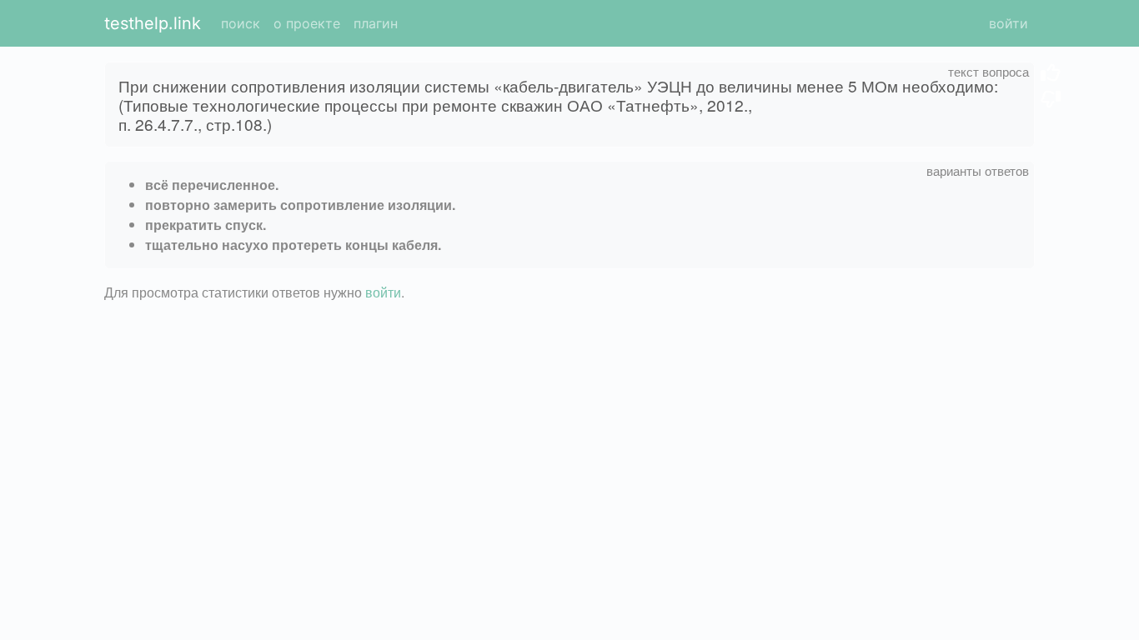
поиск (240, 23)
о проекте (306, 23)
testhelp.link (152, 23)
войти (1008, 23)
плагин (376, 23)
